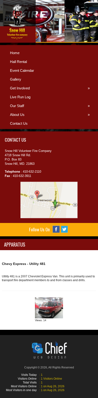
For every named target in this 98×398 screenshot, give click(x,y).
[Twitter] (64, 229)
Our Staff (50, 106)
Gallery (15, 79)
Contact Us (19, 123)
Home (15, 53)
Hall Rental (18, 62)
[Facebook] (56, 229)
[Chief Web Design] (49, 349)
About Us (50, 115)
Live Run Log (20, 97)
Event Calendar (22, 70)
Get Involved (50, 88)
